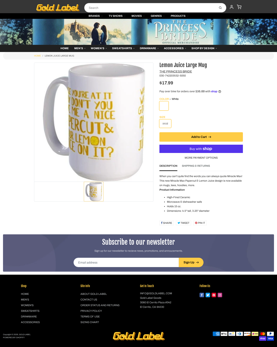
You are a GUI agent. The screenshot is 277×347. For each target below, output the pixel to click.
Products (178, 16)
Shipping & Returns (196, 165)
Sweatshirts (122, 48)
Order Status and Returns (99, 305)
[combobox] (149, 7)
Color (169, 99)
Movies (137, 16)
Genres (156, 16)
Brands (94, 16)
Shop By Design (202, 48)
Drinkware (148, 48)
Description (168, 165)
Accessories (174, 48)
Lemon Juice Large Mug (59, 55)
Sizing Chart (89, 322)
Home (64, 48)
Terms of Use (90, 316)
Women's (97, 48)
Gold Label (25, 334)
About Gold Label (93, 294)
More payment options (201, 157)
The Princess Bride (175, 71)
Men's (78, 48)
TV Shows (115, 16)
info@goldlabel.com (156, 293)
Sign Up (189, 262)
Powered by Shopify (14, 337)
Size (162, 117)
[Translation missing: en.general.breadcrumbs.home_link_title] (138, 32)
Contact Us (88, 299)
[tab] (170, 167)
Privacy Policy (91, 311)
